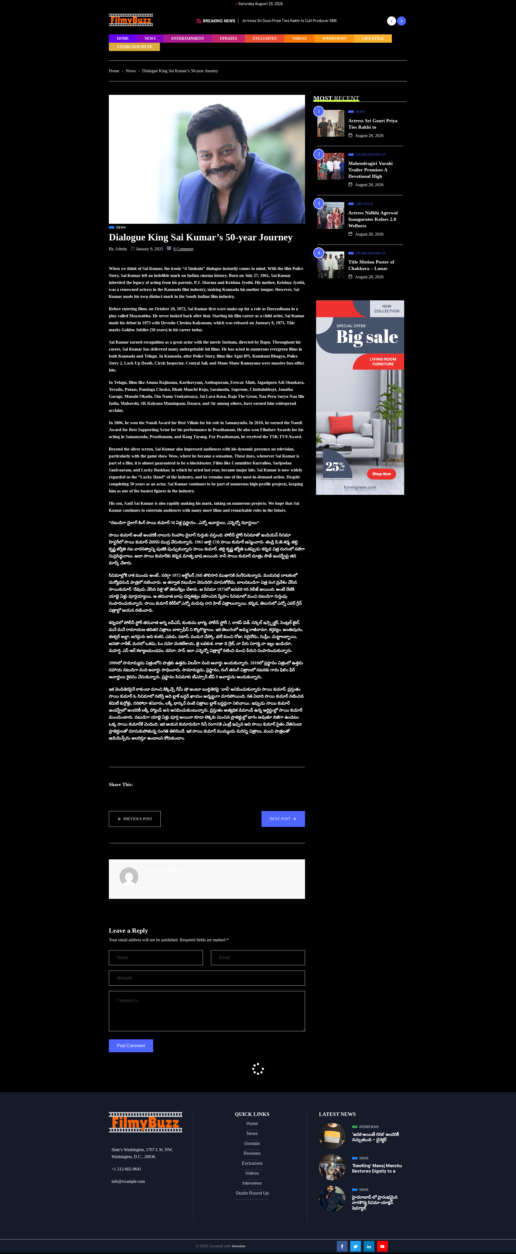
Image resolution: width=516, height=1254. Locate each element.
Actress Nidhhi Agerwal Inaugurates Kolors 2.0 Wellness (373, 219)
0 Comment (183, 249)
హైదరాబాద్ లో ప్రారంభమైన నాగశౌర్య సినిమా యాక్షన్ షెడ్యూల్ (374, 1202)
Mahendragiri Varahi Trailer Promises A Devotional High (370, 170)
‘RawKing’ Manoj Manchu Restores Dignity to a (377, 1168)
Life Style (373, 39)
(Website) (172, 869)
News (150, 39)
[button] (391, 21)
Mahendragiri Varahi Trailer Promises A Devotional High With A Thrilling (302, 21)
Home (123, 39)
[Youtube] (382, 1246)
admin (121, 249)
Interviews (334, 39)
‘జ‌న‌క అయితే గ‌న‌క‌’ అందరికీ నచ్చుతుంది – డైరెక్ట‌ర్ (375, 1137)
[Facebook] (342, 1246)
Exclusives (265, 39)
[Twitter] (355, 1246)
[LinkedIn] (369, 1246)
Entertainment (187, 39)
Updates (228, 39)
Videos (299, 39)
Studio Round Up (134, 47)
